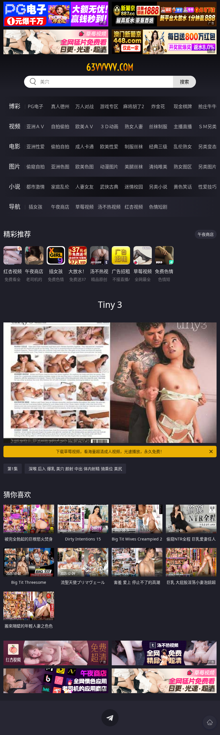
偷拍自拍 (60, 146)
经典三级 (158, 146)
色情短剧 (158, 207)
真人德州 (60, 106)
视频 (14, 126)
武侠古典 (109, 187)
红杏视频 (134, 207)
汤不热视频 (109, 207)
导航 (14, 207)
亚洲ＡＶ (35, 126)
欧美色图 (84, 167)
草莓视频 (84, 207)
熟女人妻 (134, 126)
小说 (14, 186)
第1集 (12, 468)
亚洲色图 (60, 167)
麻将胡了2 (133, 106)
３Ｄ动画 (109, 126)
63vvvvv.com (109, 67)
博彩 (14, 106)
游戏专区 (109, 106)
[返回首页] (210, 722)
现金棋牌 (183, 106)
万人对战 (84, 106)
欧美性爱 (109, 146)
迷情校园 (134, 187)
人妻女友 (84, 187)
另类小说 (158, 187)
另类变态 (207, 146)
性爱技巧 (207, 187)
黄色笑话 (183, 187)
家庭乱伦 (60, 187)
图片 (14, 166)
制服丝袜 (134, 146)
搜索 (184, 82)
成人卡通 (84, 146)
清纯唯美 (158, 167)
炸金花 (158, 106)
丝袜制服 (158, 126)
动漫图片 (109, 167)
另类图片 (207, 167)
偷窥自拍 (35, 167)
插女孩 (35, 207)
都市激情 (35, 187)
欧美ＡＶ (84, 126)
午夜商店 (60, 207)
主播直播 (183, 126)
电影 (14, 146)
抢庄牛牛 (207, 106)
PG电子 (35, 106)
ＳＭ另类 (207, 126)
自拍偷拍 (60, 126)
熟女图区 (183, 167)
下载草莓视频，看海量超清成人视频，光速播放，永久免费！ (110, 451)
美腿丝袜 (134, 167)
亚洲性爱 (35, 146)
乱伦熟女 (183, 146)
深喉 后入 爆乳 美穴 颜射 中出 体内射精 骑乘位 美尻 (75, 468)
